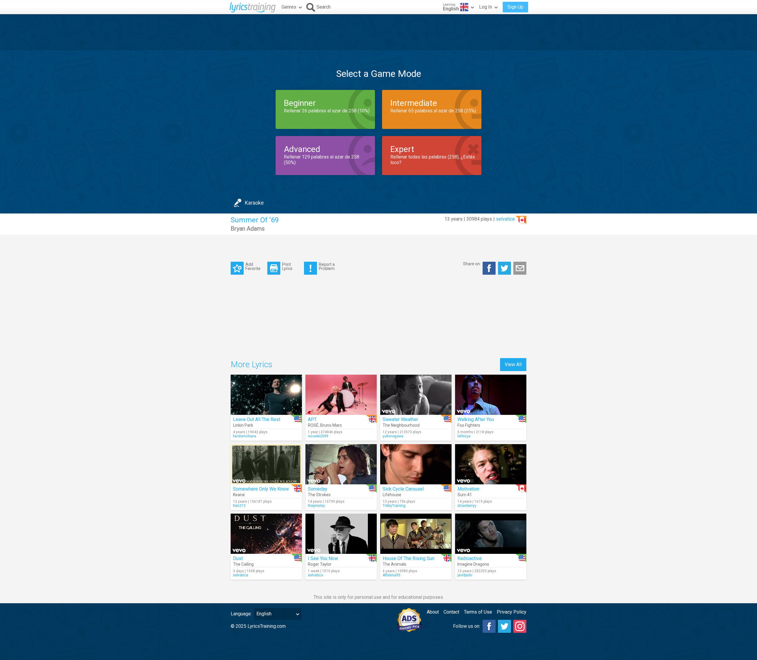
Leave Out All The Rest (256, 419)
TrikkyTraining (394, 506)
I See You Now (323, 558)
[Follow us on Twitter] (504, 626)
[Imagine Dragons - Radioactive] (490, 534)
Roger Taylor (319, 564)
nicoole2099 (318, 436)
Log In (485, 7)
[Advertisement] (378, 32)
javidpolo (464, 575)
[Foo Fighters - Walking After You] (490, 395)
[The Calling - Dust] (266, 534)
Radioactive (469, 558)
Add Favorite (253, 266)
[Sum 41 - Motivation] (490, 464)
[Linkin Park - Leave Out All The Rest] (266, 395)
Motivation (468, 489)
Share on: (472, 264)
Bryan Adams (248, 228)
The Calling (243, 564)
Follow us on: (466, 626)
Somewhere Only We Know (261, 489)
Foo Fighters (468, 425)
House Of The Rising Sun (408, 558)
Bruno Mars (331, 425)
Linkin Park (243, 425)
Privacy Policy (511, 612)
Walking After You (475, 419)
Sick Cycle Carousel (403, 489)
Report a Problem (327, 266)
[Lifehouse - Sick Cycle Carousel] (416, 464)
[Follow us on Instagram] (519, 626)
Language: (241, 614)
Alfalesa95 (391, 575)
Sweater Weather (400, 419)
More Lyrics (251, 364)
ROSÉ (313, 425)
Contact (451, 612)
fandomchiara (244, 436)
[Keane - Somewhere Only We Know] (266, 464)
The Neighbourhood (401, 425)
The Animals (394, 564)
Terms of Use (478, 612)
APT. (312, 419)
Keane (239, 494)
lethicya (463, 436)
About (433, 612)
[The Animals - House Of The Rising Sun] (416, 534)
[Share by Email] (519, 268)
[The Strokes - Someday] (341, 464)
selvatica (505, 219)
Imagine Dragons (473, 564)
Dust (238, 558)
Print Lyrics (287, 266)
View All (513, 364)
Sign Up (515, 7)
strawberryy (466, 506)
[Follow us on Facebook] (489, 626)
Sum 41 (464, 494)
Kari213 (239, 506)
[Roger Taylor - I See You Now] (341, 534)
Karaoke (254, 203)
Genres (289, 7)
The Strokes (319, 494)
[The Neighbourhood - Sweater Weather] (416, 395)
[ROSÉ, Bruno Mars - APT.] (341, 395)
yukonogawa (393, 436)
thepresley (316, 506)
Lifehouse (392, 494)
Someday (317, 489)
